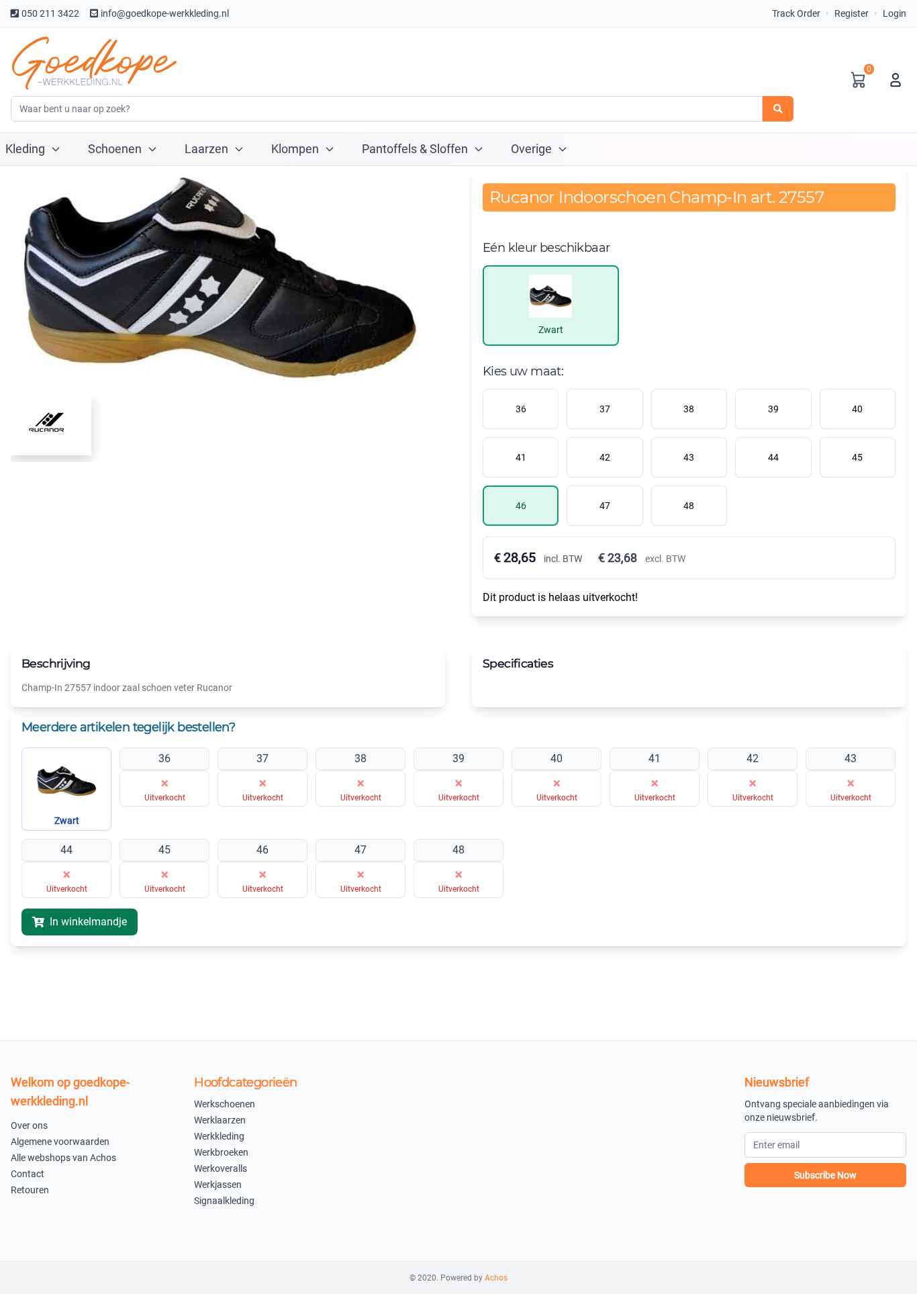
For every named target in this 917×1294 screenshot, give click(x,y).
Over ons (29, 1125)
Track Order (796, 13)
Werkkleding (219, 1136)
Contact (27, 1173)
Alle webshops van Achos (63, 1157)
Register (851, 13)
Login (894, 13)
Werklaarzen (220, 1120)
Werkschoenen (224, 1104)
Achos (496, 1278)
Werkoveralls (220, 1168)
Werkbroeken (221, 1152)
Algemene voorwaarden (60, 1141)
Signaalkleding (224, 1200)
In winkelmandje (88, 921)
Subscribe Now (825, 1175)
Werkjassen (218, 1184)
